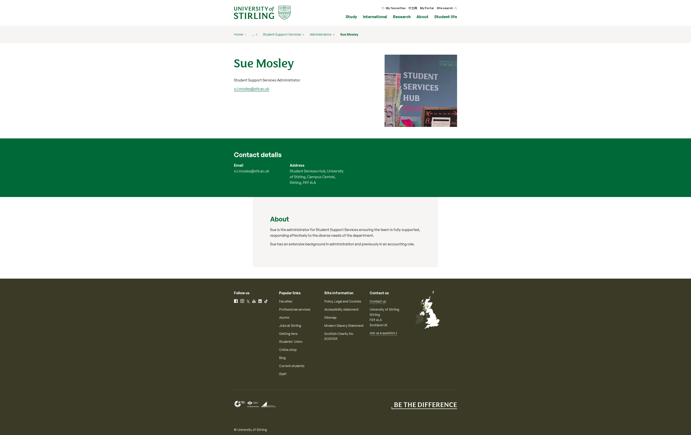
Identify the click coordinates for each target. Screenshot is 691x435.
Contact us (378, 301)
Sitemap (330, 317)
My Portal (427, 8)
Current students (291, 366)
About (422, 16)
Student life (445, 16)
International (375, 16)
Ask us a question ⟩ (383, 333)
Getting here (288, 334)
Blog (282, 358)
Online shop (288, 350)
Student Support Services (282, 34)
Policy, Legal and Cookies (342, 301)
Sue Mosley (349, 34)
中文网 (412, 8)
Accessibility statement (341, 309)
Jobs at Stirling (290, 326)
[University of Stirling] (262, 12)
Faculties (285, 301)
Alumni (284, 317)
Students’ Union (290, 342)
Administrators (320, 34)
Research (402, 16)
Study (351, 16)
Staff (283, 374)
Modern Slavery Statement (344, 326)
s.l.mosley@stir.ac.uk (251, 88)
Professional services (294, 309)
